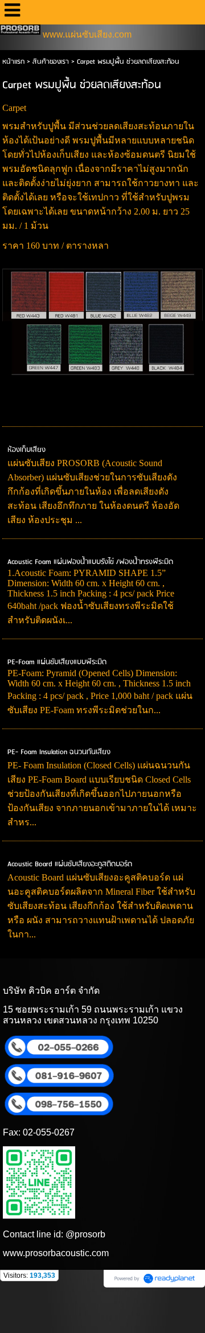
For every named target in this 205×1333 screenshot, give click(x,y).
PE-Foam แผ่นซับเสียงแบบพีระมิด (56, 662)
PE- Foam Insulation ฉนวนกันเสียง (58, 752)
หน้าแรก (13, 62)
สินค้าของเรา (50, 62)
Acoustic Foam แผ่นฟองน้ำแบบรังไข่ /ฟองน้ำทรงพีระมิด (90, 562)
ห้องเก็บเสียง (26, 450)
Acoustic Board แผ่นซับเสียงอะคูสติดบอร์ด (69, 864)
